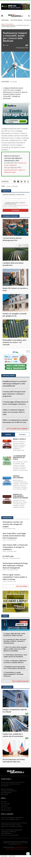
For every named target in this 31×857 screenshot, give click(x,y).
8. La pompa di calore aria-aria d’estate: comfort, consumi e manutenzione (15, 641)
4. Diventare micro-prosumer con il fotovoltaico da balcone (14, 667)
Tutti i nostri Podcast (20, 681)
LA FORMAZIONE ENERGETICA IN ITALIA (19, 457)
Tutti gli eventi (21, 586)
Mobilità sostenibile (6, 810)
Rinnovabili (5, 20)
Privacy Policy (4, 856)
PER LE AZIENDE (7, 814)
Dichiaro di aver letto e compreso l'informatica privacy (14, 203)
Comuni (8, 186)
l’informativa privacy (23, 205)
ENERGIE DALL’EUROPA (18, 477)
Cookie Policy (9, 849)
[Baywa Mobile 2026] (15, 113)
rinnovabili (15, 186)
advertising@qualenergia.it (13, 819)
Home (3, 24)
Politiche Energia (16, 20)
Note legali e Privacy (21, 847)
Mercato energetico (6, 808)
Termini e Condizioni (19, 849)
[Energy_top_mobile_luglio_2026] (15, 6)
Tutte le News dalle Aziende (16, 429)
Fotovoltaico (4, 806)
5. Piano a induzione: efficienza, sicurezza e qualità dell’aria (15, 661)
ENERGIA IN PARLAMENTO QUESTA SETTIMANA (20, 496)
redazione (18, 844)
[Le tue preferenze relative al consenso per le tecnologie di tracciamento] (28, 854)
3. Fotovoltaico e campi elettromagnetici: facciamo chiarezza (13, 674)
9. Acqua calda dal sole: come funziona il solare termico (14, 634)
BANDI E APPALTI (19, 439)
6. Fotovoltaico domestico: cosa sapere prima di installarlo (15, 656)
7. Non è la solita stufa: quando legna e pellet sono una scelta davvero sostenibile (15, 649)
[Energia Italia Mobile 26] (15, 361)
